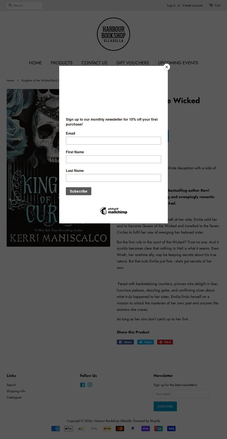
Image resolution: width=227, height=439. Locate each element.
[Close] (166, 67)
